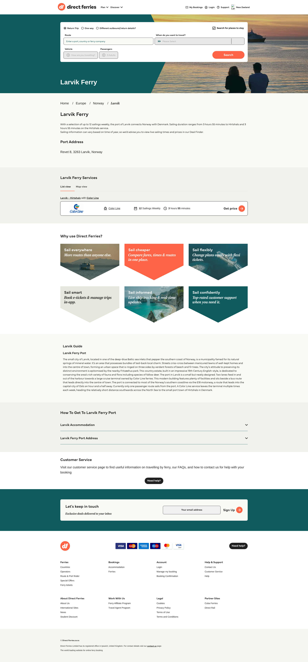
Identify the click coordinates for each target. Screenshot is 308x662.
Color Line (93, 198)
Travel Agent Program (119, 607)
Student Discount (68, 616)
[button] (154, 425)
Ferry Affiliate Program (119, 603)
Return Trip (73, 28)
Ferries (112, 571)
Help (207, 576)
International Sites (69, 607)
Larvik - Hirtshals (70, 198)
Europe (81, 103)
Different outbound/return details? (118, 28)
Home (64, 103)
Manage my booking (167, 571)
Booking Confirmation (167, 576)
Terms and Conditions (167, 616)
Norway (98, 103)
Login (159, 567)
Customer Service (213, 571)
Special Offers (67, 580)
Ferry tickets (66, 585)
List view (65, 186)
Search (228, 55)
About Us (65, 603)
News (63, 612)
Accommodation (116, 567)
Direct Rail (210, 607)
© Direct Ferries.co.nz (69, 640)
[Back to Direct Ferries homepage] (77, 7)
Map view (81, 186)
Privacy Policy (164, 607)
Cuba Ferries (211, 603)
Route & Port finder (69, 576)
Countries (65, 567)
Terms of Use (163, 612)
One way (89, 28)
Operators (65, 571)
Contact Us (210, 567)
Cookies (161, 603)
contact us (151, 646)
